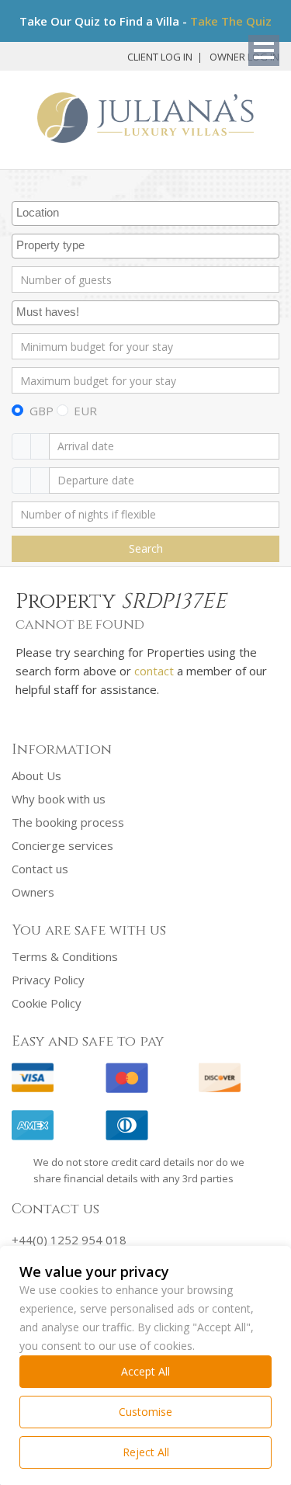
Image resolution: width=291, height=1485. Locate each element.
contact (154, 670)
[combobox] (145, 213)
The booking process (68, 822)
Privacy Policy (48, 979)
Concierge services (62, 845)
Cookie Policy (46, 1003)
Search (146, 548)
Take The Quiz (231, 21)
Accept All (145, 1371)
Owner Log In (244, 57)
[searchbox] (147, 213)
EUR (85, 410)
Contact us (40, 868)
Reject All (146, 1452)
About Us (36, 775)
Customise (145, 1411)
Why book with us (59, 799)
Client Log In (159, 57)
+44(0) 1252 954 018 (69, 1239)
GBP (41, 410)
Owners (33, 892)
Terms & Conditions (65, 956)
